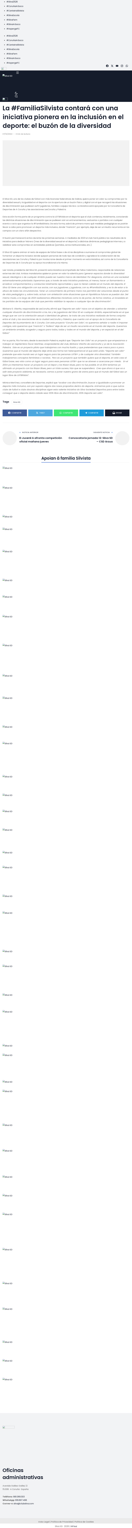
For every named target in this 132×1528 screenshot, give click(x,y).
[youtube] (117, 66)
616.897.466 (21, 1500)
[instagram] (122, 66)
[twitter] (112, 66)
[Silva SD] (10, 83)
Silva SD (16, 402)
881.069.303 (19, 1496)
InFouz (74, 1526)
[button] (64, 32)
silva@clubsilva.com (24, 1503)
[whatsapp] (127, 66)
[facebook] (107, 66)
